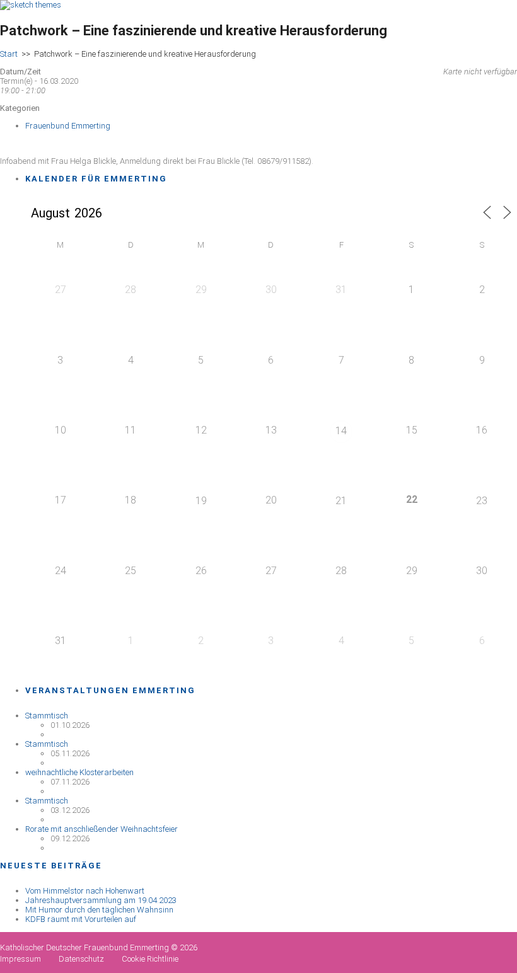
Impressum (20, 959)
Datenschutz (81, 959)
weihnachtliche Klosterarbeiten (79, 772)
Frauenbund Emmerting (67, 125)
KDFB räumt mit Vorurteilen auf (80, 919)
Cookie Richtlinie (150, 959)
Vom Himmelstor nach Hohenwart (84, 890)
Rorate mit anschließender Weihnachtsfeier (101, 829)
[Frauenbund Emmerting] (30, 4)
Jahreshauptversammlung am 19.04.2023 (101, 900)
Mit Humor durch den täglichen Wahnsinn (99, 909)
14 (341, 431)
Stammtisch (46, 715)
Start (9, 54)
